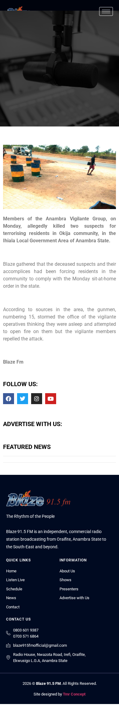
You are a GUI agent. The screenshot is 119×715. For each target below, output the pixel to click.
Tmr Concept (74, 694)
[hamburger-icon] (106, 11)
